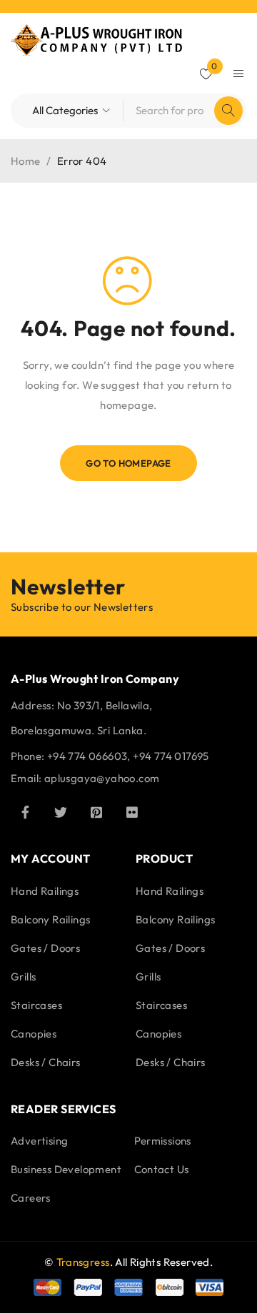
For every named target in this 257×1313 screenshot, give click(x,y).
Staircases (36, 1005)
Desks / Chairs (46, 1062)
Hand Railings (45, 891)
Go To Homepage (128, 463)
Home (26, 161)
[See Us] (96, 812)
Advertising (39, 1140)
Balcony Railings (50, 919)
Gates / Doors (45, 948)
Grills (23, 976)
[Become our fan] (25, 812)
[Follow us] (60, 812)
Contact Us (161, 1169)
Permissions (162, 1140)
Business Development (66, 1169)
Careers (31, 1198)
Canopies (33, 1033)
